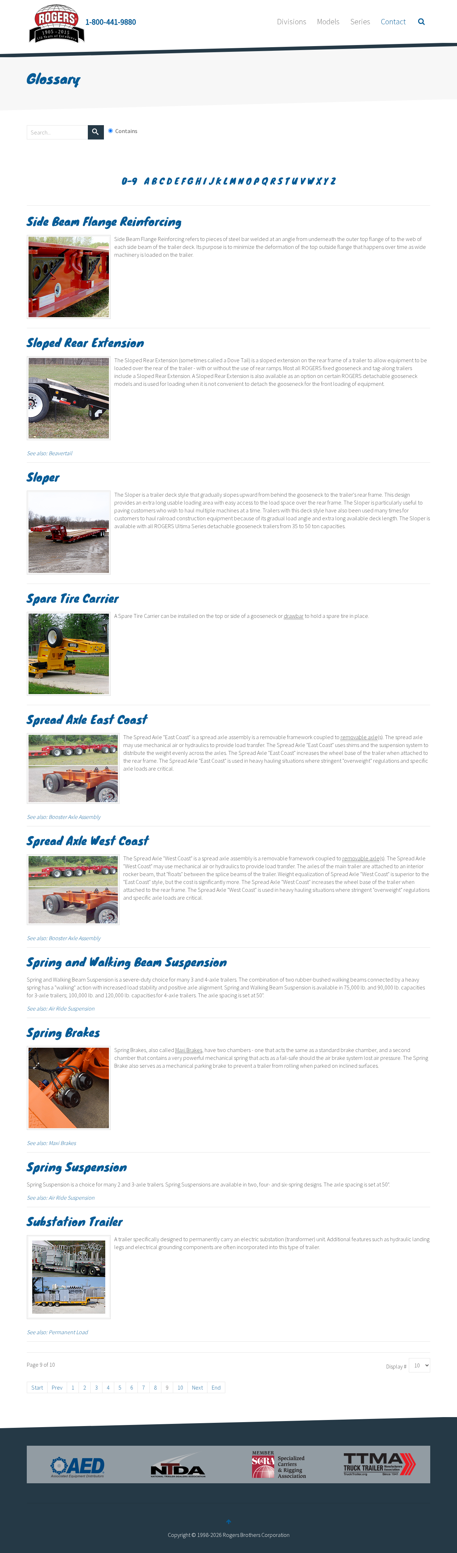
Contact (393, 21)
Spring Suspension (77, 1166)
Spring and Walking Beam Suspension (127, 961)
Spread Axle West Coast (88, 840)
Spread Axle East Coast (87, 719)
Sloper (43, 476)
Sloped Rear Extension (85, 342)
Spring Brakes (63, 1032)
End (216, 1387)
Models (328, 21)
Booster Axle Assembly (74, 816)
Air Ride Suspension (72, 1008)
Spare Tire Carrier (73, 597)
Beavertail (60, 453)
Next (197, 1387)
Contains (126, 130)
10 (180, 1387)
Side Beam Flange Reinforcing (104, 221)
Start (37, 1387)
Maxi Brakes (62, 1142)
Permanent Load (68, 1332)
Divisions (291, 21)
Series (360, 21)
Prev (57, 1387)
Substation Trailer (74, 1221)
